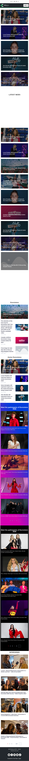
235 (17, 743)
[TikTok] (18, 1)
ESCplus (12, 749)
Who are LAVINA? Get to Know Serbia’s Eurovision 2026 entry (14, 516)
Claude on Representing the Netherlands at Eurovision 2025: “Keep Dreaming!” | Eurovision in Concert (14, 737)
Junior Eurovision (23, 10)
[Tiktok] (20, 755)
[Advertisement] (14, 89)
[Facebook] (11, 1)
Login (19, 758)
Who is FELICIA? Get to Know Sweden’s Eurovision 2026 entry (14, 494)
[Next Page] (19, 520)
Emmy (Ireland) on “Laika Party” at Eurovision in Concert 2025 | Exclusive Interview (13, 715)
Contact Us (10, 758)
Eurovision (24, 159)
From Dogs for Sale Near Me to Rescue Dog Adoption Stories (7, 349)
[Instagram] (13, 1)
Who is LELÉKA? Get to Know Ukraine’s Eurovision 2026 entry (14, 450)
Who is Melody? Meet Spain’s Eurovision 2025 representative (14, 573)
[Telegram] (16, 1)
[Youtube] (9, 755)
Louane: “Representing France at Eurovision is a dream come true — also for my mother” (13, 671)
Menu (25, 5)
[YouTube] (14, 1)
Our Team (15, 758)
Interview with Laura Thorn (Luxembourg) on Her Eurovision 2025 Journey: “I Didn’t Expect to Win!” (14, 693)
